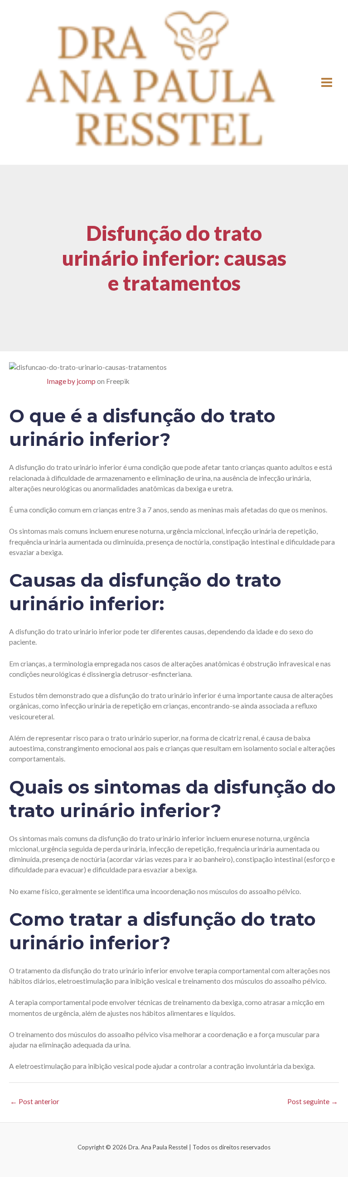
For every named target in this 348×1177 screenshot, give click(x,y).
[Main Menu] (327, 82)
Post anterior (34, 1101)
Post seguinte (312, 1101)
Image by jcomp (71, 381)
